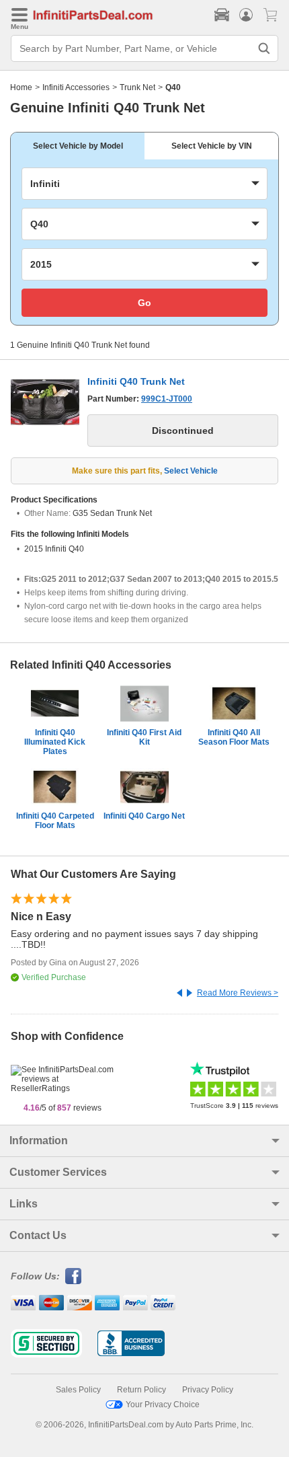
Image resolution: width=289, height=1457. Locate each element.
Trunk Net (137, 87)
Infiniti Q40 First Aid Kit (144, 737)
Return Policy (141, 1389)
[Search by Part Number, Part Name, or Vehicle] (264, 48)
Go (144, 302)
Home (21, 87)
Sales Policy (78, 1389)
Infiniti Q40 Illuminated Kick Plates (54, 742)
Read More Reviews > (237, 993)
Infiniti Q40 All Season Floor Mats (234, 737)
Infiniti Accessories (76, 87)
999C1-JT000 (166, 399)
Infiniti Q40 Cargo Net (144, 816)
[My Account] (246, 15)
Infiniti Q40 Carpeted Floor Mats (55, 820)
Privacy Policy (207, 1389)
